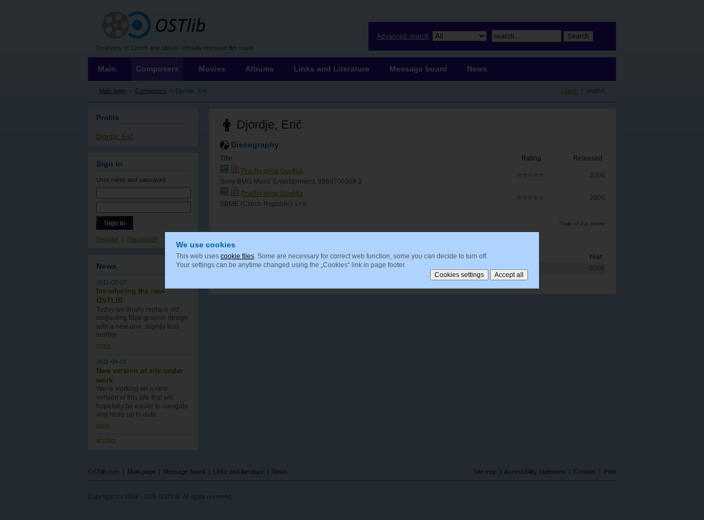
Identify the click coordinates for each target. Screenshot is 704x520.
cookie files (237, 256)
